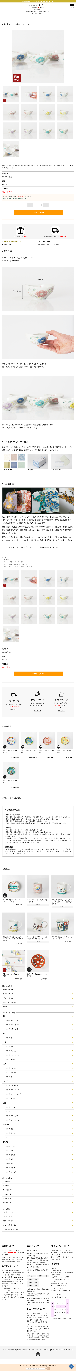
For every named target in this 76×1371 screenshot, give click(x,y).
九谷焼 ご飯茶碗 (11, 1068)
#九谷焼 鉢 (27, 165)
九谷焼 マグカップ (12, 1085)
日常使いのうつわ (9, 994)
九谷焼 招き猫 (10, 1168)
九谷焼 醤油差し (11, 1133)
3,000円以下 (7, 1181)
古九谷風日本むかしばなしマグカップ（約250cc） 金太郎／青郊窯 (13, 939)
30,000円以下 (7, 1198)
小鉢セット (24, 564)
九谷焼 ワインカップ (12, 1120)
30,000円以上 (7, 1203)
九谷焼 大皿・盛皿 (12, 1029)
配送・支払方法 (8, 1221)
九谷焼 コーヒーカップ (13, 1094)
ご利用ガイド (7, 1216)
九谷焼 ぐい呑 (10, 1107)
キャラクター (24, 1365)
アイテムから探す (9, 562)
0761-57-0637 (64, 1283)
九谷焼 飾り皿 (10, 1155)
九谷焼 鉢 (21, 562)
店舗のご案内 (55, 1268)
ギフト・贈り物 (8, 564)
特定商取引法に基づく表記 (26, 1349)
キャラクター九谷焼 (9, 1002)
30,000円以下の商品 (18, 566)
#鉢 (22, 165)
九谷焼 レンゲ (10, 1137)
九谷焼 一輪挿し (11, 1146)
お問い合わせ (52, 1365)
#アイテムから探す (14, 165)
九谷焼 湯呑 (9, 1046)
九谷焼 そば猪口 (11, 1098)
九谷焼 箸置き (10, 1129)
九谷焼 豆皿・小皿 (12, 1020)
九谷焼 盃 (9, 1111)
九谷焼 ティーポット (12, 1055)
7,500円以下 (7, 1190)
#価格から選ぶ (61, 165)
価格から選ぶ (7, 566)
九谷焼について (8, 1212)
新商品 (5, 1006)
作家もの (43, 1365)
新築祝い (16, 564)
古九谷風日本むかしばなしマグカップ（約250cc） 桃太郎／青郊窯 (62, 901)
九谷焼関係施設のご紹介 (11, 1229)
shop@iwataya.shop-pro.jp (60, 1290)
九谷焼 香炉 (9, 1163)
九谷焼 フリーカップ (12, 1090)
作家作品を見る (8, 989)
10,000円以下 (7, 1194)
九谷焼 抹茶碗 (10, 1059)
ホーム (4, 557)
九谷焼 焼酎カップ (12, 1116)
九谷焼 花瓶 (9, 1150)
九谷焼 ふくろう (11, 1172)
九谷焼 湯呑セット (12, 1051)
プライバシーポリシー (64, 1257)
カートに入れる (38, 212)
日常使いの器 (34, 1365)
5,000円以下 (7, 1185)
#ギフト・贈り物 (36, 165)
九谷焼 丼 (9, 1077)
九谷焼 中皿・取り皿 (12, 1025)
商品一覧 (6, 559)
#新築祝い (45, 165)
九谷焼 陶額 (9, 1159)
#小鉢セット (52, 165)
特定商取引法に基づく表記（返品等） (48, 244)
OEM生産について (67, 1349)
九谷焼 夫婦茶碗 (11, 1072)
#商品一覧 (5, 165)
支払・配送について (9, 1349)
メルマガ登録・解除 (9, 1225)
